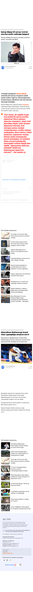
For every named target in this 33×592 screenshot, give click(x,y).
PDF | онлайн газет (8, 553)
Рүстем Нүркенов (10, 366)
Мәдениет (16, 29)
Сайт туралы (6, 550)
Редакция (5, 551)
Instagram (25, 104)
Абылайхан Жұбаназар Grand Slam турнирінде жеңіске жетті (15, 333)
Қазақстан (11, 29)
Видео (21, 29)
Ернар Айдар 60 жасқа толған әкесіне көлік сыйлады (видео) (15, 33)
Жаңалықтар (4, 29)
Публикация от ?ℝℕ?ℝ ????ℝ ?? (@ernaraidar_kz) (15, 200)
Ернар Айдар (21, 94)
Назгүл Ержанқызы (10, 66)
